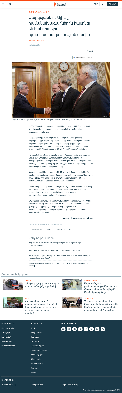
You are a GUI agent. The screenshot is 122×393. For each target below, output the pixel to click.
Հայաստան (29, 280)
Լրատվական (6, 337)
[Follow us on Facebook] (63, 329)
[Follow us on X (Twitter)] (69, 329)
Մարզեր (28, 298)
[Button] (89, 51)
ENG (96, 4)
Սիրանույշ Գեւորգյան (36, 40)
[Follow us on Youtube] (74, 329)
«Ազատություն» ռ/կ (8, 385)
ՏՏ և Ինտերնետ (37, 363)
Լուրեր (33, 328)
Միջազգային (36, 359)
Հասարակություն (91, 280)
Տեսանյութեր (6, 332)
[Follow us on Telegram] (80, 329)
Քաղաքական (36, 332)
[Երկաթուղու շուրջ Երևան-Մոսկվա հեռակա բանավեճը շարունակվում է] (13, 284)
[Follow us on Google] (103, 329)
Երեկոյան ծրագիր (8, 346)
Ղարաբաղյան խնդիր (39, 12)
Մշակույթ (34, 368)
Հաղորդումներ (6, 341)
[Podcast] (97, 329)
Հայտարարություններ (70, 385)
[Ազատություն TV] (103, 4)
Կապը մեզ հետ (37, 385)
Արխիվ (33, 372)
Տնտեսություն (36, 341)
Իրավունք (35, 337)
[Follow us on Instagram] (86, 329)
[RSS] (91, 329)
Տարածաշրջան (37, 355)
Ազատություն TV (7, 328)
